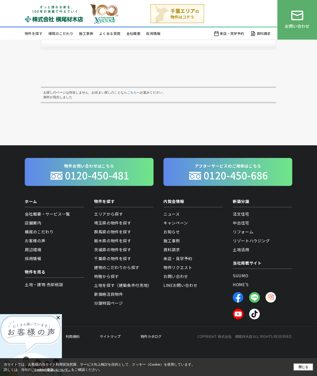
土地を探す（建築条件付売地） (123, 285)
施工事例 (86, 33)
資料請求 (263, 33)
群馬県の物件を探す (112, 232)
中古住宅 (241, 223)
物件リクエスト (177, 267)
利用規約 (72, 336)
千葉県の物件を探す (112, 258)
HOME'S (241, 284)
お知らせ (171, 232)
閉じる (303, 367)
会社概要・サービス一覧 (47, 214)
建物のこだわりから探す (116, 267)
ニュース (171, 214)
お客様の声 (35, 241)
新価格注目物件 (108, 294)
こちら (132, 92)
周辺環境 (33, 249)
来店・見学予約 (232, 33)
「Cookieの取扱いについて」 (51, 370)
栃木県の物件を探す (112, 241)
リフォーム (243, 232)
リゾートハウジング (251, 241)
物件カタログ (151, 336)
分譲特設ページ (108, 303)
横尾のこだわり (60, 33)
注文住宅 (241, 214)
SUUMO (240, 275)
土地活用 (241, 249)
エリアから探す (108, 214)
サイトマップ (110, 336)
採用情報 (153, 33)
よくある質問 (109, 33)
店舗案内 (33, 223)
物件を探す (34, 33)
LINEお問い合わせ (180, 285)
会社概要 (133, 33)
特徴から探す (106, 276)
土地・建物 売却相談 (44, 284)
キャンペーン (175, 223)
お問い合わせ (175, 276)
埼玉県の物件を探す (112, 223)
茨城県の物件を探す (112, 249)
